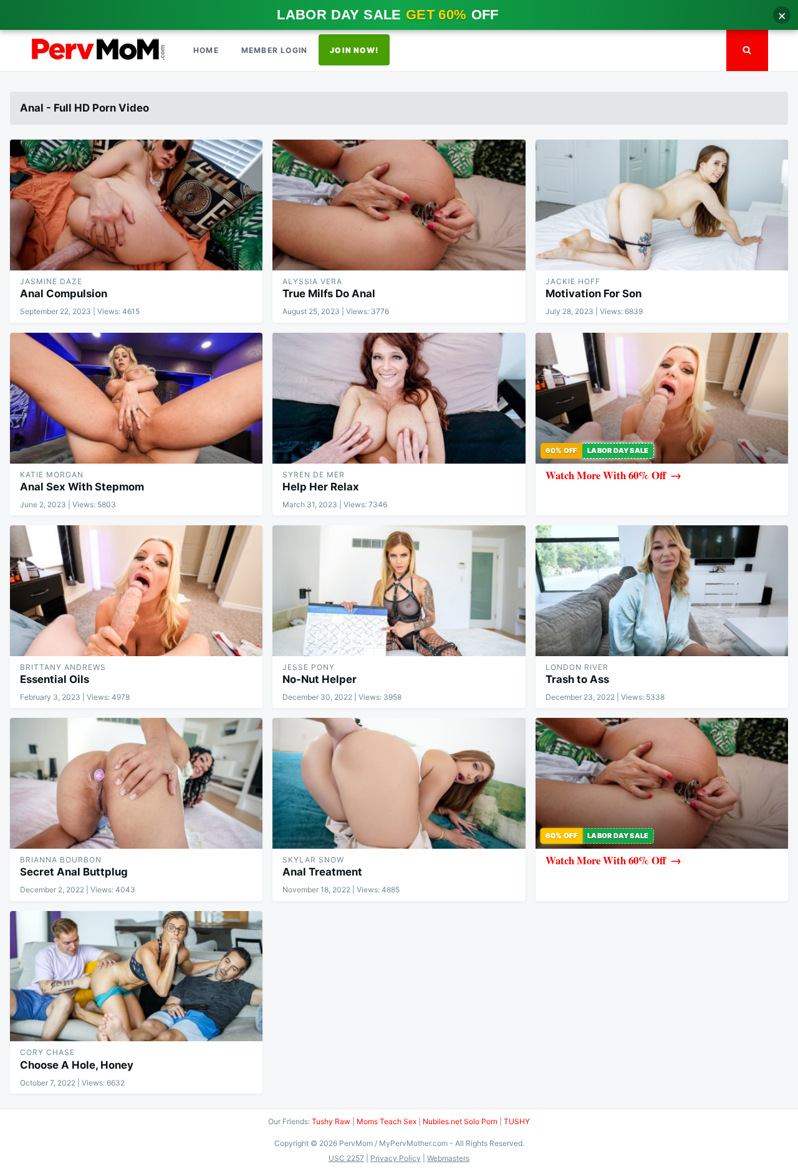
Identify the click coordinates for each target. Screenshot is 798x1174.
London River (577, 667)
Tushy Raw (331, 1121)
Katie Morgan (52, 474)
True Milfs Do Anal (328, 293)
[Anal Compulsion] (136, 205)
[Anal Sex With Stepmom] (136, 398)
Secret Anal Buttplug (74, 872)
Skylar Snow (313, 859)
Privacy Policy (395, 1158)
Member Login (274, 50)
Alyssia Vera (312, 281)
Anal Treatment (322, 872)
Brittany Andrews (63, 667)
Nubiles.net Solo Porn (460, 1121)
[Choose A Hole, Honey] (136, 976)
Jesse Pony (308, 667)
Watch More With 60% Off (606, 475)
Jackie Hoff (573, 281)
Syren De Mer (313, 474)
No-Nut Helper (319, 679)
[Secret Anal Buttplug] (136, 783)
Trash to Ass (577, 679)
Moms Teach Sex (386, 1121)
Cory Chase (47, 1052)
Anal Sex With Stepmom (82, 486)
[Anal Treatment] (398, 783)
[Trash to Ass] (662, 590)
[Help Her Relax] (398, 398)
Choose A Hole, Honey (76, 1065)
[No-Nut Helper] (398, 590)
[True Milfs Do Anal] (398, 205)
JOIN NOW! (354, 50)
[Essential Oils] (136, 590)
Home (206, 50)
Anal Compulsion (63, 293)
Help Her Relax (320, 486)
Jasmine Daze (51, 281)
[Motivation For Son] (662, 205)
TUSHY (517, 1121)
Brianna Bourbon (61, 859)
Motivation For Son (594, 293)
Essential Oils (54, 679)
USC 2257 (346, 1158)
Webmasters (448, 1158)
